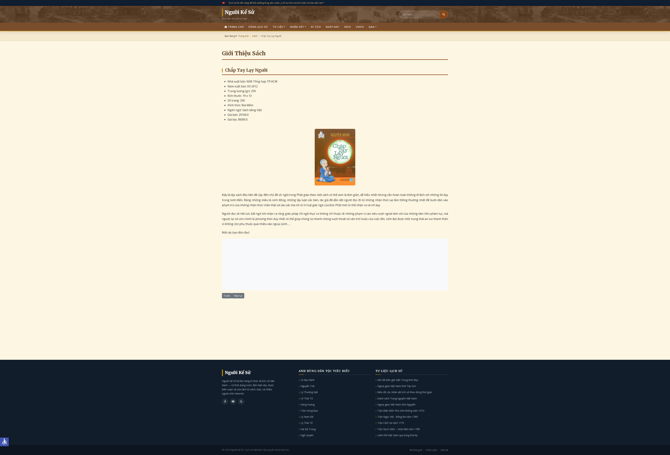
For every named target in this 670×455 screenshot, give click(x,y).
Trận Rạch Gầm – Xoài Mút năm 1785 (398, 429)
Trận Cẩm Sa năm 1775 (390, 422)
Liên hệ (444, 450)
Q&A (371, 26)
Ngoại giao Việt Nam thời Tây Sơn (396, 386)
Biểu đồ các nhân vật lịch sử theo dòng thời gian (404, 392)
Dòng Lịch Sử (258, 26)
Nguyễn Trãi (307, 386)
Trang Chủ (236, 26)
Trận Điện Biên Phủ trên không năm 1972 (400, 410)
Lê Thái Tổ (307, 398)
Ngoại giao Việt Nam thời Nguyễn (396, 404)
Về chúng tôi (416, 450)
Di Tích (316, 26)
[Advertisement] (335, 264)
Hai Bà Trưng (308, 429)
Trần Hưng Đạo (309, 410)
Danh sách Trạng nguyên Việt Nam (397, 398)
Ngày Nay (332, 26)
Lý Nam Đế (307, 416)
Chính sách (431, 450)
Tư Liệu (278, 26)
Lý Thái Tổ (306, 422)
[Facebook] (225, 401)
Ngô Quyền (307, 435)
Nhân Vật (297, 26)
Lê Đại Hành (307, 380)
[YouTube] (233, 401)
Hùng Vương (308, 404)
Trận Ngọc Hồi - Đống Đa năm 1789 (397, 416)
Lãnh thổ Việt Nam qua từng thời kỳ (397, 435)
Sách (347, 26)
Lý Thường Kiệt (309, 392)
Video (360, 26)
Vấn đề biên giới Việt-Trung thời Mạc (397, 380)
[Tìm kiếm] (444, 14)
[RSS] (241, 401)
